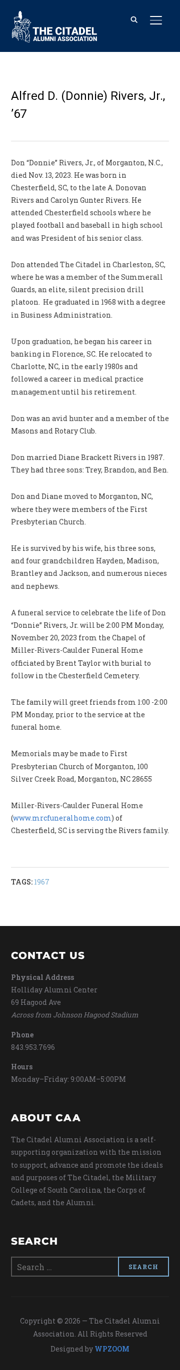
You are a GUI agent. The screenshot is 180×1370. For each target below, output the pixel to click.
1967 (42, 882)
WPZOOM (112, 1349)
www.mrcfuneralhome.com (62, 818)
